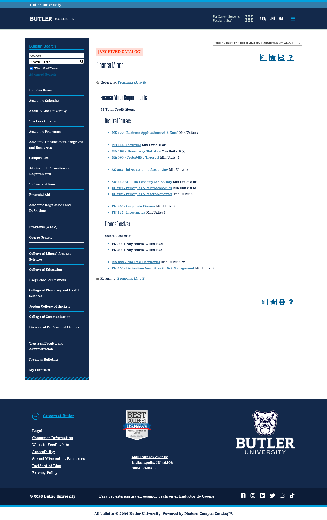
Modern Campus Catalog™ (208, 513)
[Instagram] (253, 495)
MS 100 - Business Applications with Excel (145, 133)
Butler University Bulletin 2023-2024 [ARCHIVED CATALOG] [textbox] (253, 43)
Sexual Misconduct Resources (58, 458)
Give (281, 18)
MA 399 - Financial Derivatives (136, 262)
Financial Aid (39, 195)
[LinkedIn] (262, 495)
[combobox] (257, 43)
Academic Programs (45, 132)
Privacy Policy (44, 472)
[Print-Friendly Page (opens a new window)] (281, 57)
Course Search (40, 237)
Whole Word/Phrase (46, 68)
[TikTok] (292, 495)
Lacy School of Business (47, 280)
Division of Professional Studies (54, 327)
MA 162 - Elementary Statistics (136, 151)
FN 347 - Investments (128, 212)
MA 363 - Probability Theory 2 (135, 157)
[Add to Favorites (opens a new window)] (272, 57)
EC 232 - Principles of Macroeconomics (142, 194)
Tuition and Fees (42, 184)
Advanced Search (42, 74)
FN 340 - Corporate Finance (133, 206)
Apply (263, 18)
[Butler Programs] (53, 19)
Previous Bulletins (43, 359)
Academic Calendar (44, 100)
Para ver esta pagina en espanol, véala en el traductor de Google (156, 496)
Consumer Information (52, 437)
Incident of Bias (46, 465)
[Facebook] (243, 495)
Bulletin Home (40, 90)
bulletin (107, 513)
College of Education (45, 269)
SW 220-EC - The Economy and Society (142, 182)
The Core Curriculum (45, 121)
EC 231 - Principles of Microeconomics (142, 188)
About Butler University (48, 111)
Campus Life (39, 158)
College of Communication (49, 317)
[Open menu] (293, 18)
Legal (37, 430)
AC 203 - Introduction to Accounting (140, 169)
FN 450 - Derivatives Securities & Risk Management (153, 268)
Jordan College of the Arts (49, 306)
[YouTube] (282, 495)
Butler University (45, 4)
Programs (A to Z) (43, 227)
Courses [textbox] (35, 56)
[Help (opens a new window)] (290, 57)
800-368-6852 (144, 468)
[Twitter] (272, 495)
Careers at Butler (58, 415)
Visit (272, 18)
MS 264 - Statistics (126, 145)
